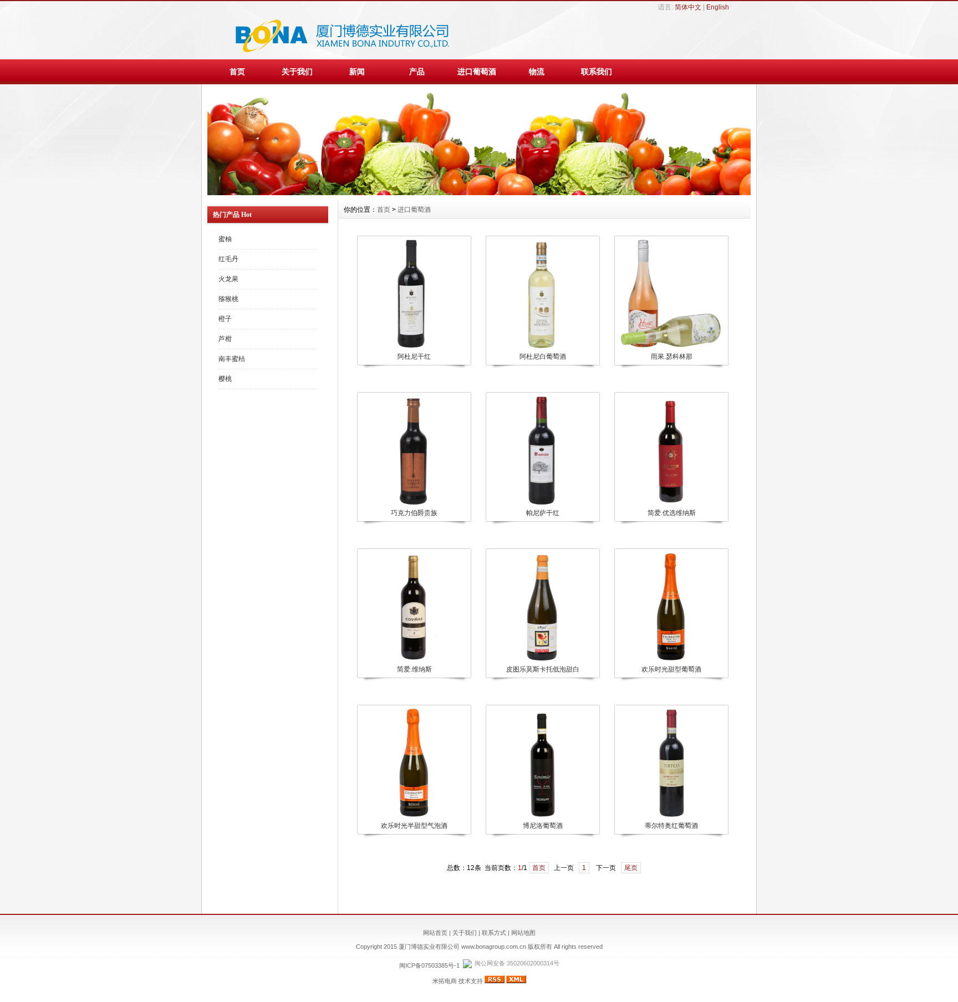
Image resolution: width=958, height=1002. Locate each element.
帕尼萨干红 (542, 513)
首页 (237, 71)
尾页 (631, 868)
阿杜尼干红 (414, 356)
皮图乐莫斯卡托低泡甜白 (542, 669)
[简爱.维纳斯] (413, 660)
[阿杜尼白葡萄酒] (542, 348)
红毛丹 (228, 259)
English (717, 7)
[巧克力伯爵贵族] (413, 504)
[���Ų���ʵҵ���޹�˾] (479, 192)
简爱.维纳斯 (414, 669)
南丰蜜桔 (231, 359)
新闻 (357, 71)
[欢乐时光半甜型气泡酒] (413, 817)
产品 (417, 71)
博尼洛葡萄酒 (543, 826)
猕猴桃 (228, 299)
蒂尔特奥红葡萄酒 (671, 826)
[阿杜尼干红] (413, 348)
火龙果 (228, 279)
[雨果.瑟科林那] (670, 348)
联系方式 (494, 932)
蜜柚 (225, 239)
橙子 (225, 319)
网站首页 (435, 932)
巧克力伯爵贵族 (414, 513)
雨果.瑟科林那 (671, 356)
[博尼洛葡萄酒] (542, 817)
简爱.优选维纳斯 (672, 513)
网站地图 (523, 932)
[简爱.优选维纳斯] (670, 504)
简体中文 (688, 7)
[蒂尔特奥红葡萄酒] (670, 817)
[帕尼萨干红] (542, 504)
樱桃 (225, 379)
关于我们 (297, 71)
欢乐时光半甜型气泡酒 (414, 826)
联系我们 (596, 71)
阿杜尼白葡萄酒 (542, 356)
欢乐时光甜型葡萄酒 (671, 669)
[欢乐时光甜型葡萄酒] (670, 660)
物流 (536, 71)
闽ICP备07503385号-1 (429, 965)
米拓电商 (444, 981)
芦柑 (225, 339)
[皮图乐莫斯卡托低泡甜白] (542, 660)
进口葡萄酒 (476, 71)
